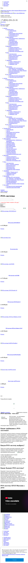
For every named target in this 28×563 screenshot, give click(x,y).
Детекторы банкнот (11, 152)
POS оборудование (11, 146)
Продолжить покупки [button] (22, 412)
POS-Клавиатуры (13, 43)
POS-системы (9, 147)
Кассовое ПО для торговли (15, 68)
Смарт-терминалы (10, 134)
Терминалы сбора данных (15, 48)
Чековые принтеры (11, 151)
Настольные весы (10, 168)
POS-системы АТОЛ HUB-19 (14, 222)
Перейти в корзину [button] (5, 412)
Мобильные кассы (10, 136)
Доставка (5, 3)
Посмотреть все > (13, 36)
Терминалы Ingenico (14, 63)
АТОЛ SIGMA (12, 30)
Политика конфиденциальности (9, 554)
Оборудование (7, 538)
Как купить (6, 4)
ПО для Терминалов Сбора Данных (18, 70)
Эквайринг (6, 542)
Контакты (5, 5)
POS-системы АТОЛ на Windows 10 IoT (14, 328)
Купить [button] (2, 228)
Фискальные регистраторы (15, 33)
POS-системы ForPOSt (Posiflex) (14, 354)
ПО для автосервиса (11, 182)
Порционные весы (13, 56)
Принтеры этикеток (14, 50)
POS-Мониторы (13, 41)
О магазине (6, 1)
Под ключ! (6, 545)
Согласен (15, 559)
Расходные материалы (11, 137)
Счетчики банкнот (10, 150)
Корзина (3, 24)
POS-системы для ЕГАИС (14, 275)
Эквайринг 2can (13, 64)
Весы (4, 541)
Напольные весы (13, 57)
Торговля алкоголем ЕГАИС (16, 77)
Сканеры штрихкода (14, 47)
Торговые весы (13, 54)
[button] (23, 208)
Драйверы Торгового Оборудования (15, 183)
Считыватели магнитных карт (13, 154)
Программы (6, 543)
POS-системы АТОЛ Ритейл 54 (14, 301)
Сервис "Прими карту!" (15, 61)
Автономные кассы (14, 34)
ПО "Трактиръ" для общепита (16, 69)
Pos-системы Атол (14, 249)
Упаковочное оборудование (13, 169)
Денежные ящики (13, 42)
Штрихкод (6, 540)
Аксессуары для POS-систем (14, 381)
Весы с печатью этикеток (15, 55)
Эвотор (11, 32)
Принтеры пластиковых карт (16, 51)
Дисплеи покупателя (11, 149)
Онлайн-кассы (7, 537)
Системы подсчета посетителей (17, 75)
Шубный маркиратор (14, 71)
